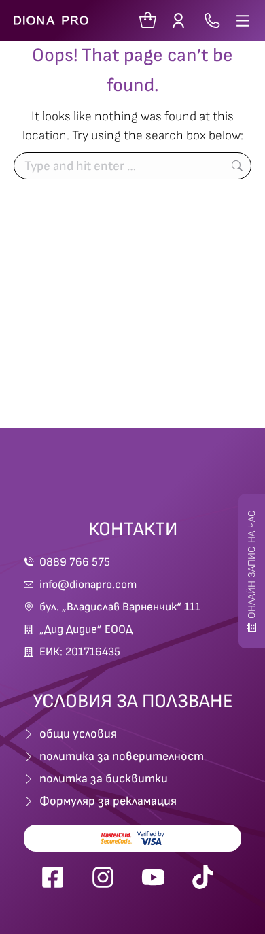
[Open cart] (147, 20)
